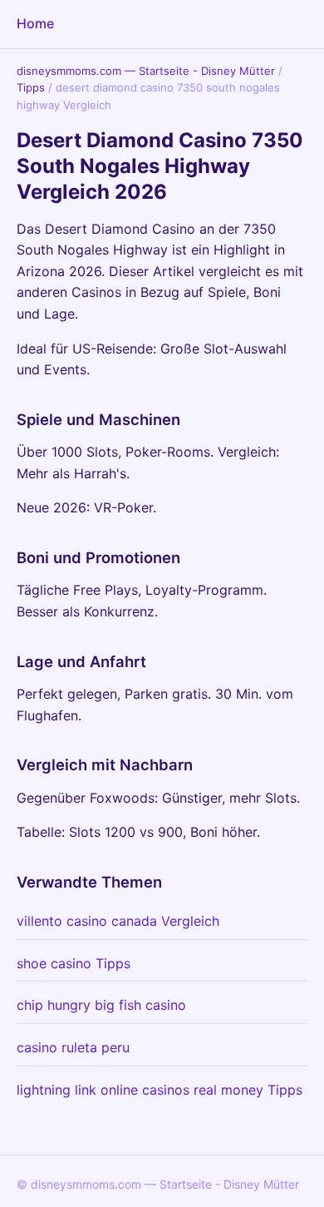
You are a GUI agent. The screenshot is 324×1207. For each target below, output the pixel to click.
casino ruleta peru (73, 1047)
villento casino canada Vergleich (118, 921)
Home (35, 23)
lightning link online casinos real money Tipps (159, 1089)
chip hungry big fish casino (101, 1005)
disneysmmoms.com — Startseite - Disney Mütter (146, 70)
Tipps (31, 87)
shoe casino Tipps (73, 963)
